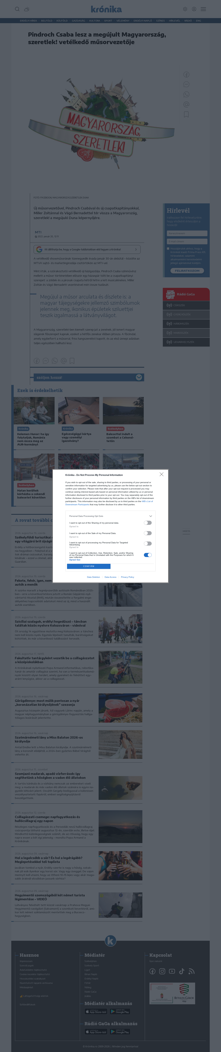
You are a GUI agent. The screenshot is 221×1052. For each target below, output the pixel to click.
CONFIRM (88, 566)
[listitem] (110, 516)
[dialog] (110, 526)
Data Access (110, 577)
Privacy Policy (127, 577)
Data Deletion (93, 577)
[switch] (148, 523)
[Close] (162, 475)
